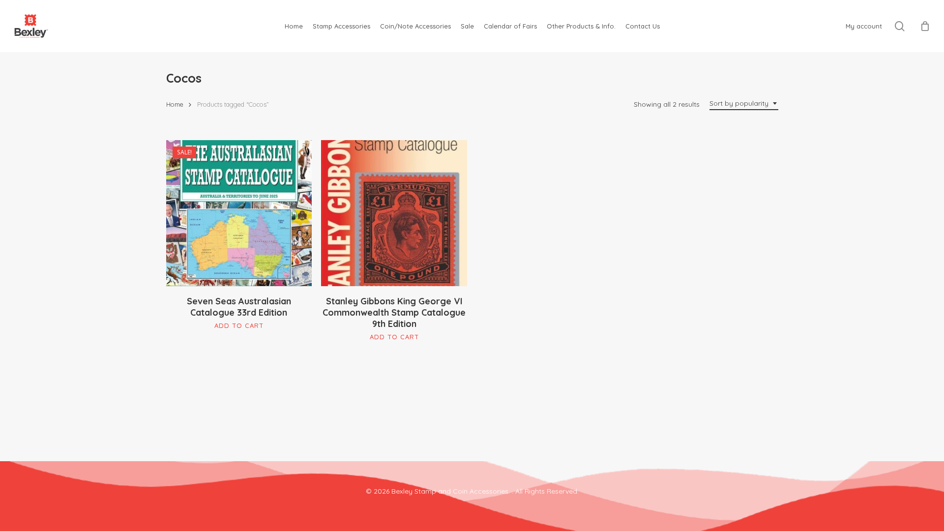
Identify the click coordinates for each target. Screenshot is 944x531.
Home (174, 104)
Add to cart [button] (239, 325)
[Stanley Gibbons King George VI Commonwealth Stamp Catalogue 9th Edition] (394, 213)
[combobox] (743, 103)
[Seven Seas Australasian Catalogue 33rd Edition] (239, 213)
